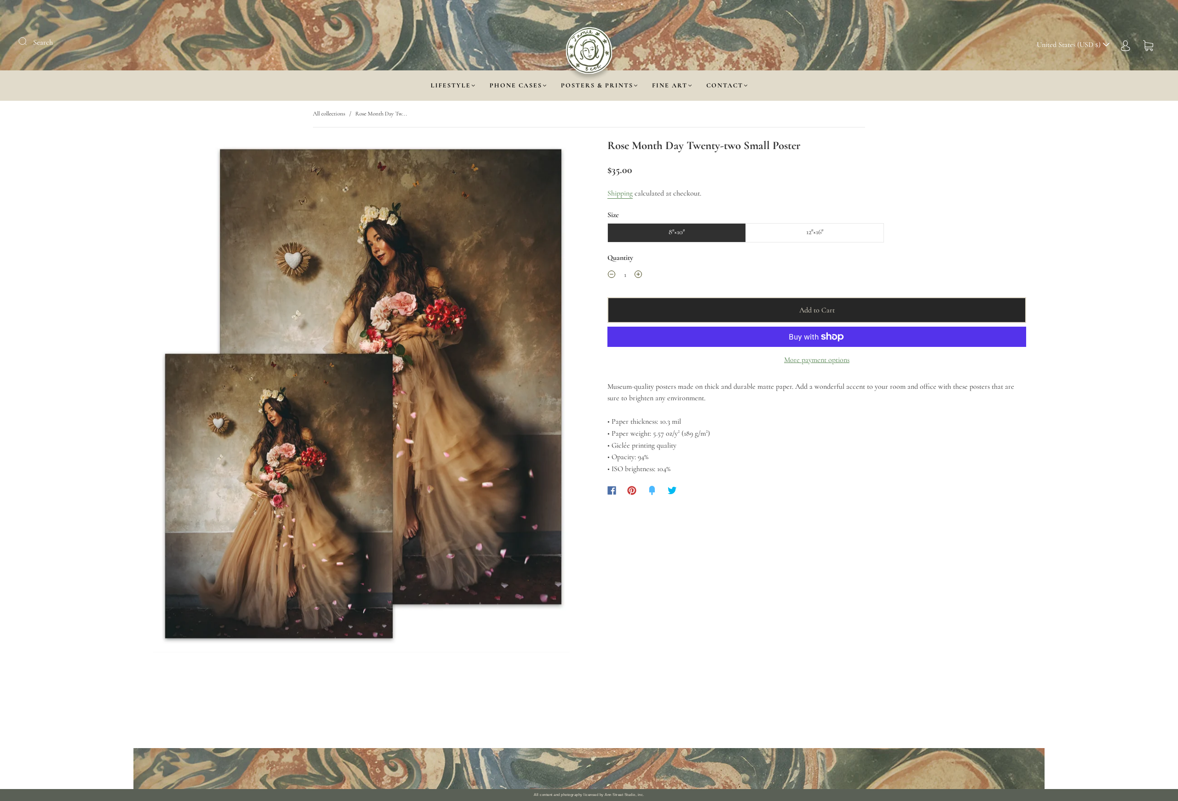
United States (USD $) (1070, 44)
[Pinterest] (632, 490)
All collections (329, 113)
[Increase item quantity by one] (638, 276)
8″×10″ (677, 231)
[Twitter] (672, 490)
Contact (724, 85)
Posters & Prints (597, 85)
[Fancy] (652, 490)
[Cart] (1148, 45)
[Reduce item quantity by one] (611, 276)
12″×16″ (814, 231)
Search (43, 42)
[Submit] (28, 41)
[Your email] (681, 768)
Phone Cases (516, 85)
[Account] (1125, 45)
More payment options (816, 359)
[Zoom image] (361, 397)
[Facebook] (612, 490)
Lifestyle (451, 85)
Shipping (620, 193)
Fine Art (669, 85)
